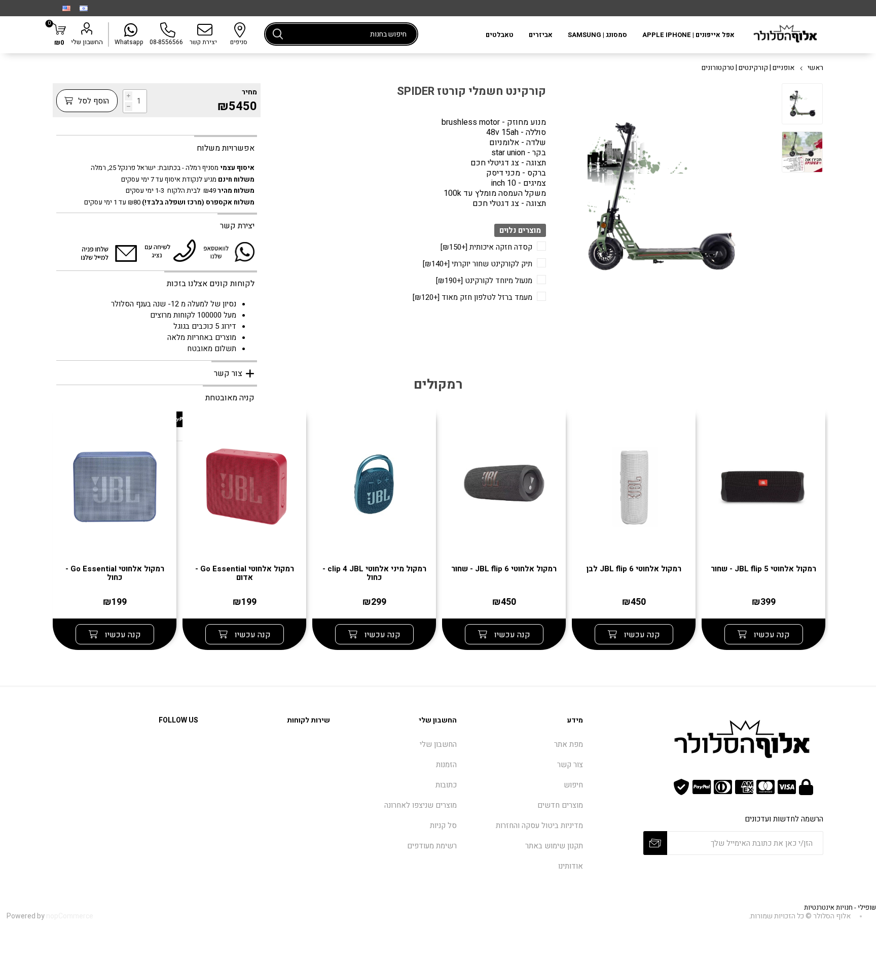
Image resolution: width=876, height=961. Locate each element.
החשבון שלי (87, 42)
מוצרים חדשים (560, 805)
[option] (802, 105)
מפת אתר (568, 744)
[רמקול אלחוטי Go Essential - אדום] (244, 488)
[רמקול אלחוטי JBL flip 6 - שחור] (504, 488)
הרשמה (655, 843)
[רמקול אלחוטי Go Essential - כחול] (114, 488)
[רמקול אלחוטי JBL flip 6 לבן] (633, 488)
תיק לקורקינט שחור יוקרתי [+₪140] (477, 263)
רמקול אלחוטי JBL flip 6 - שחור (504, 569)
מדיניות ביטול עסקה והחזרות (539, 825)
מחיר (249, 92)
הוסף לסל (92, 101)
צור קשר (570, 764)
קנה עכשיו (771, 635)
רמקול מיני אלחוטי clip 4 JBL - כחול (374, 573)
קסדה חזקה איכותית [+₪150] (486, 247)
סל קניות (443, 825)
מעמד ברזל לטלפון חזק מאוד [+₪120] (472, 297)
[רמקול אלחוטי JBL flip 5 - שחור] (763, 488)
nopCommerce (69, 916)
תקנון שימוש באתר (554, 845)
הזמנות (446, 764)
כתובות (446, 785)
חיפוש (277, 34)
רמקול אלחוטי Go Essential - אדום (244, 573)
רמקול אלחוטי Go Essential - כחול (114, 573)
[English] (66, 8)
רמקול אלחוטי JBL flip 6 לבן (634, 569)
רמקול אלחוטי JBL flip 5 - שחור (763, 569)
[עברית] (84, 8)
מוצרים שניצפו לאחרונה (420, 805)
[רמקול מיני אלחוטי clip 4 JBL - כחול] (374, 488)
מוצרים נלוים (520, 230)
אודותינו (570, 866)
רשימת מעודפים (432, 845)
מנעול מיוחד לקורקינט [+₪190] (484, 280)
